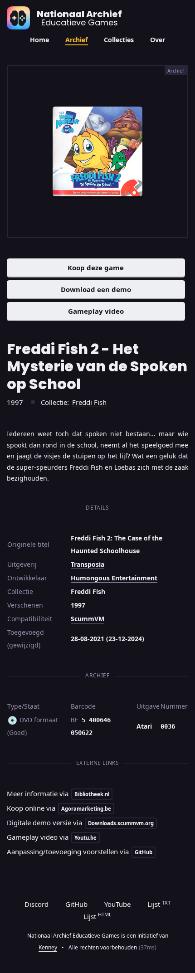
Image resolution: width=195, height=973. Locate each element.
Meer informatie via (58, 793)
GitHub (76, 904)
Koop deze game (96, 267)
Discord (36, 904)
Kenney (48, 947)
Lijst (159, 904)
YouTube (117, 904)
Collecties (119, 39)
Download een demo (96, 289)
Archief (76, 39)
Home (39, 39)
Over (157, 39)
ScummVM (87, 618)
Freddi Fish (89, 402)
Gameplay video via (52, 837)
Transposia (87, 564)
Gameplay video (96, 311)
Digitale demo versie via (80, 822)
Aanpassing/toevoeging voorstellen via (79, 851)
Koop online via (59, 807)
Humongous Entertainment (114, 578)
